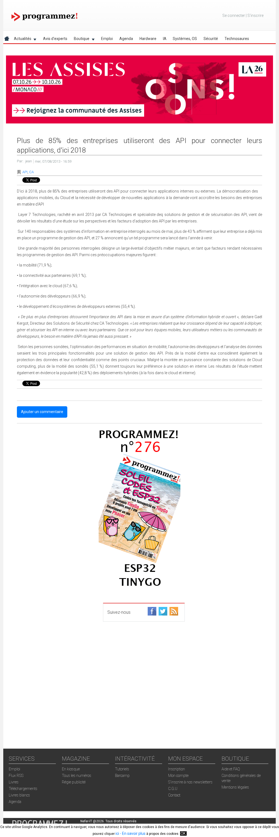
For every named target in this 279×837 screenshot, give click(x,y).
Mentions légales (235, 787)
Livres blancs (19, 795)
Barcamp (122, 775)
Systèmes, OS (185, 38)
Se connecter (233, 15)
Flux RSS (16, 775)
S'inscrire (255, 15)
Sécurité (211, 38)
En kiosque (71, 769)
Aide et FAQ (231, 769)
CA (31, 172)
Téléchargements (23, 788)
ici (117, 833)
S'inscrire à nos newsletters (190, 782)
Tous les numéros (76, 775)
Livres (14, 782)
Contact (174, 795)
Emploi (107, 38)
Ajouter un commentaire (42, 412)
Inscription (176, 769)
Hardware (148, 38)
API (25, 172)
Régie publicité (74, 782)
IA (164, 38)
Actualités (21, 39)
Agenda (126, 38)
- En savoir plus (132, 833)
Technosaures (237, 38)
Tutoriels (122, 769)
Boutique (80, 39)
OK (183, 833)
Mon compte (178, 775)
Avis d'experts (55, 38)
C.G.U (172, 788)
